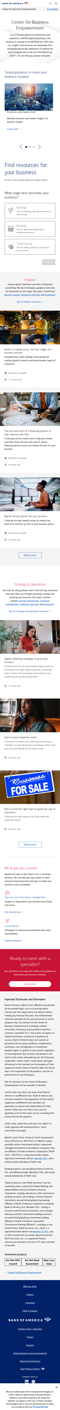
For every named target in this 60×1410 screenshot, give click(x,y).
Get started (30, 984)
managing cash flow (30, 294)
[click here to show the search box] (50, 3)
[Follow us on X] (33, 1382)
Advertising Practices (30, 1361)
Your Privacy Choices (30, 1368)
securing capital (12, 294)
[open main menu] (56, 3)
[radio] (30, 211)
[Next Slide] (39, 146)
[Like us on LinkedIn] (26, 1382)
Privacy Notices (40, 1407)
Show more (30, 555)
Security (30, 1345)
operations (49, 604)
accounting (50, 294)
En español (52, 9)
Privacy (30, 1337)
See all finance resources (29, 301)
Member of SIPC (40, 1231)
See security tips (13, 912)
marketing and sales (29, 604)
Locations (30, 1302)
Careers (30, 1294)
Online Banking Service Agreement (30, 1353)
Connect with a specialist (30, 1329)
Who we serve (30, 1286)
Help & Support (30, 1310)
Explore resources (13, 940)
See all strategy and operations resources (29, 611)
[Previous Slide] (20, 146)
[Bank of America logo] (15, 3)
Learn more (12, 129)
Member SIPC (41, 1158)
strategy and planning (28, 600)
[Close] (56, 1387)
